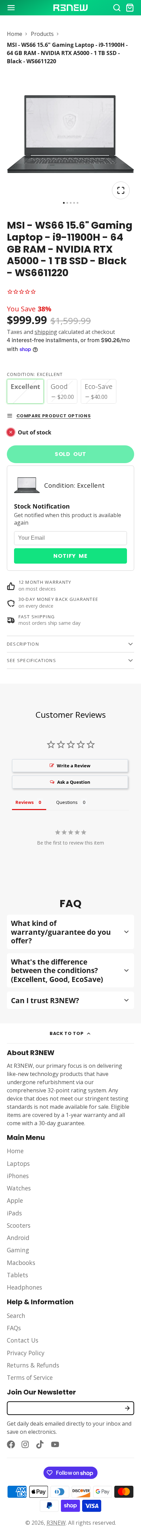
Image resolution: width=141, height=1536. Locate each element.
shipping (46, 332)
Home (14, 34)
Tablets (17, 1275)
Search (16, 1315)
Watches (19, 1188)
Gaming (18, 1250)
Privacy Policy (25, 1353)
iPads (14, 1213)
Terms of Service (30, 1377)
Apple (15, 1200)
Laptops (18, 1163)
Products (42, 34)
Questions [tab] (67, 802)
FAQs (14, 1328)
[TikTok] (40, 1444)
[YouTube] (55, 1444)
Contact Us (22, 1340)
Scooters (18, 1225)
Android (18, 1238)
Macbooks (21, 1262)
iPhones (18, 1176)
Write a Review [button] (73, 766)
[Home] (70, 7)
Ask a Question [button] (73, 782)
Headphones (24, 1287)
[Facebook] (11, 1444)
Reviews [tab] (24, 802)
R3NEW (56, 1522)
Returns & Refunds (33, 1365)
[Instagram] (26, 1444)
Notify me (70, 556)
